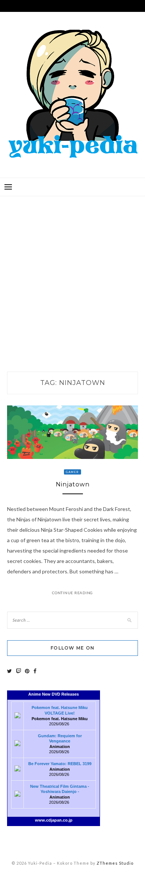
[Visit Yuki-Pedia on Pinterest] (27, 671)
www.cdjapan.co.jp (53, 820)
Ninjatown (73, 484)
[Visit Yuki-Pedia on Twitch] (18, 671)
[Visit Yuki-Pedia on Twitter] (9, 671)
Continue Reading (72, 592)
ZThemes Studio (115, 863)
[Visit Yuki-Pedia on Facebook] (34, 671)
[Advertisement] (72, 276)
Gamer (72, 472)
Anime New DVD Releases (53, 694)
